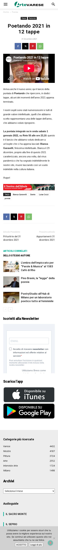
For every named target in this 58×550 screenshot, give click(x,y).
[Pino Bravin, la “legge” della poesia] (11, 282)
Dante (32, 194)
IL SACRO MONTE (16, 514)
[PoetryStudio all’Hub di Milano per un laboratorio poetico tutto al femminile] (11, 297)
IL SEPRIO (11, 524)
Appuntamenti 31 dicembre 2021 (45, 238)
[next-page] (10, 309)
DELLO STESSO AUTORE (16, 255)
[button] (5, 4)
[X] (25, 46)
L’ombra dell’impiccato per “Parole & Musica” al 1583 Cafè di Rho (37, 266)
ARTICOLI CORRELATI (15, 251)
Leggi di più (36, 544)
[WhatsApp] (40, 46)
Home (6, 12)
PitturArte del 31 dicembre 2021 (12, 238)
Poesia (15, 12)
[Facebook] (18, 46)
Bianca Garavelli (20, 194)
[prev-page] (5, 309)
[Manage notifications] (50, 542)
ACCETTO (21, 544)
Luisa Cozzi (43, 194)
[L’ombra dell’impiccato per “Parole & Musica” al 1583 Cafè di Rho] (11, 266)
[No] (54, 538)
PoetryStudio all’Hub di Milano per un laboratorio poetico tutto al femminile (37, 297)
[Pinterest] (32, 46)
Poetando (32, 18)
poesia (7, 198)
